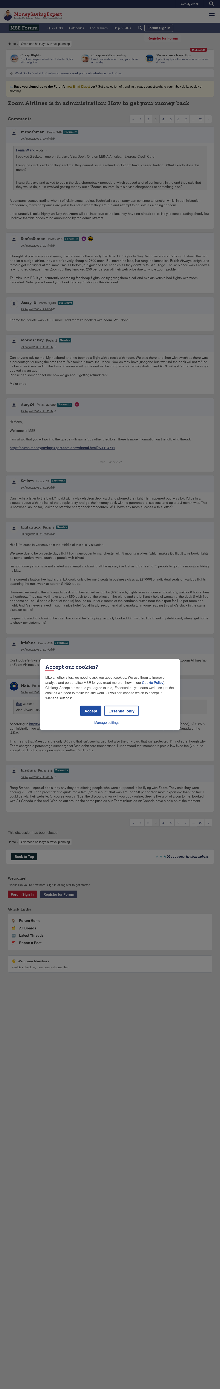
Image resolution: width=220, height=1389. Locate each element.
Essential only (121, 711)
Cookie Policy (152, 682)
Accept (90, 711)
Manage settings (106, 722)
